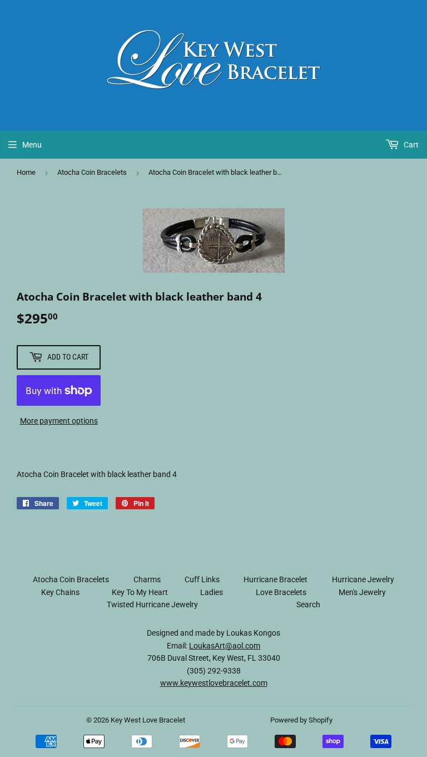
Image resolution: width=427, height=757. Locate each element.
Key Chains (60, 592)
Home (26, 172)
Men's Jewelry (362, 592)
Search (308, 604)
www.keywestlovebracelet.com (213, 683)
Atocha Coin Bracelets (92, 172)
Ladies (211, 592)
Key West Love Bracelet (148, 720)
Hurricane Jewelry (363, 579)
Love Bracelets (281, 592)
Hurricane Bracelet (275, 579)
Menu (32, 144)
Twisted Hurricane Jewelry (152, 604)
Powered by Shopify (301, 720)
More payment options (59, 420)
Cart (410, 144)
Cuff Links (202, 579)
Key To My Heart (140, 592)
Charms (147, 579)
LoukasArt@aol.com (224, 645)
